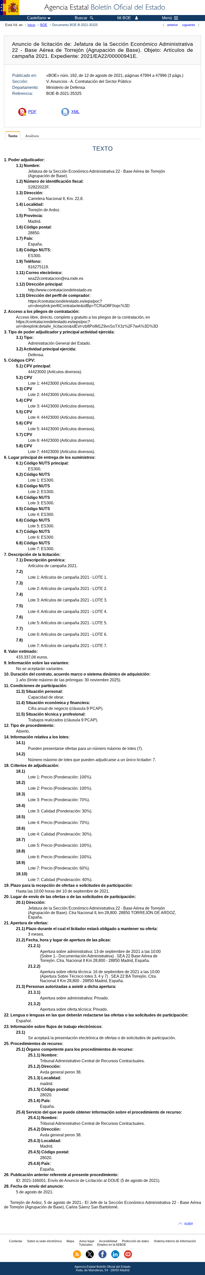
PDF (32, 112)
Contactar (15, 1241)
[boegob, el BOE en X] (90, 1257)
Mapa (70, 1241)
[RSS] (77, 1257)
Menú (167, 18)
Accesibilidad (108, 1241)
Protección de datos (135, 1241)
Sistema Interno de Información (175, 1241)
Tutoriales (85, 1244)
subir (188, 1223)
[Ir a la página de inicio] (104, 7)
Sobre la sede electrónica (44, 1241)
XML (75, 112)
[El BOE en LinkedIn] (115, 1257)
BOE (43, 25)
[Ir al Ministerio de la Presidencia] (9, 7)
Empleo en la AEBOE (111, 1244)
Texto (13, 136)
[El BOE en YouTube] (128, 1257)
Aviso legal (86, 1241)
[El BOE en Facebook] (102, 1257)
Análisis (32, 136)
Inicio (31, 25)
